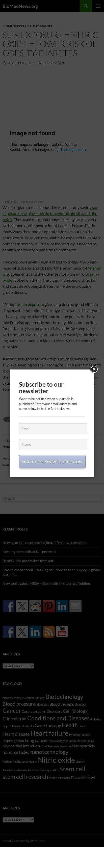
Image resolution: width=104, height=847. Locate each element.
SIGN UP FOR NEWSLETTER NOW (52, 462)
